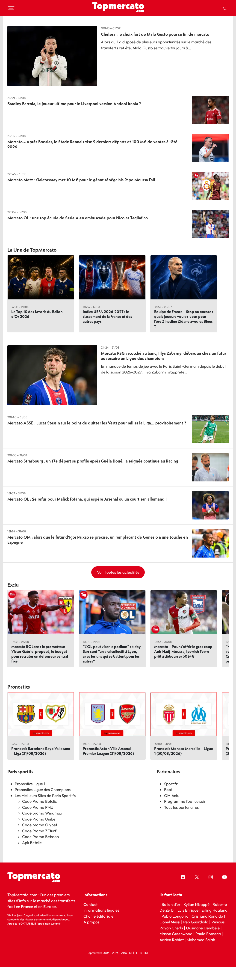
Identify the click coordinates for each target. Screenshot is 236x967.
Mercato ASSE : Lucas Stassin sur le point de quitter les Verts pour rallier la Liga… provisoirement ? (96, 423)
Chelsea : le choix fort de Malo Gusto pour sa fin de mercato (155, 34)
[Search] (225, 8)
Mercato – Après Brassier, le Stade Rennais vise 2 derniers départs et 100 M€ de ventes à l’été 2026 (92, 144)
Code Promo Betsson (40, 836)
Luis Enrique (187, 910)
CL (131, 953)
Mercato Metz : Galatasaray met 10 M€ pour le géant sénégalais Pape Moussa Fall (81, 179)
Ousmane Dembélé (203, 927)
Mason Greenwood (176, 933)
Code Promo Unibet (39, 819)
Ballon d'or (171, 904)
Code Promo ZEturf (39, 830)
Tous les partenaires (181, 807)
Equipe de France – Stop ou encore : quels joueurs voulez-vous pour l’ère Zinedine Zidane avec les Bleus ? (183, 318)
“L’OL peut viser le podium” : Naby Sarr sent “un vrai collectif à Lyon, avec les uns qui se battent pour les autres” (112, 653)
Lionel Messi (169, 921)
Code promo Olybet (39, 824)
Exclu (13, 585)
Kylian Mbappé (196, 904)
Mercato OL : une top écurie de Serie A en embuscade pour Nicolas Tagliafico (77, 218)
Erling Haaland (214, 910)
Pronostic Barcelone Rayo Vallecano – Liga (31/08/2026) (40, 751)
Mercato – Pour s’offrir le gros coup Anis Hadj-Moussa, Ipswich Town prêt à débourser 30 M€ (183, 651)
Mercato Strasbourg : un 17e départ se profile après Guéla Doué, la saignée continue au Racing (92, 461)
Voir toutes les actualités (118, 572)
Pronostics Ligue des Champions (43, 789)
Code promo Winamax (42, 813)
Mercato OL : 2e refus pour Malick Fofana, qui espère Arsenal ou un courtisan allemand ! (87, 499)
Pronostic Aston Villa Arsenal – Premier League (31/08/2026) (108, 751)
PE (136, 953)
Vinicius (217, 921)
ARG (124, 953)
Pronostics (18, 686)
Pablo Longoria (175, 916)
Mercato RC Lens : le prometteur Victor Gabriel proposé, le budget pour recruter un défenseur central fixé (39, 653)
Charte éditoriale (98, 916)
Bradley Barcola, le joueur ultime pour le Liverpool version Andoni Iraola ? (74, 103)
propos (92, 921)
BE (141, 953)
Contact (90, 904)
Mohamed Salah (201, 939)
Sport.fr (171, 783)
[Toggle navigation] (11, 8)
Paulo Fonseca (208, 933)
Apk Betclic (31, 842)
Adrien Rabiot (171, 939)
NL (147, 953)
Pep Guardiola (195, 921)
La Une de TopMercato (31, 250)
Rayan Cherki (171, 927)
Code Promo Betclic (39, 801)
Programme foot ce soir (185, 801)
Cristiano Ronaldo (207, 916)
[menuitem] (225, 8)
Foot (168, 789)
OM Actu (171, 795)
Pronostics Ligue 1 (30, 783)
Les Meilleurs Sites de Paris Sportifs (45, 795)
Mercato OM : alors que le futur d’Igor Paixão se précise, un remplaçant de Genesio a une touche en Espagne (97, 539)
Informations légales (101, 910)
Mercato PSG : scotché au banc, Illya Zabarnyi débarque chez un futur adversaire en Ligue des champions (163, 356)
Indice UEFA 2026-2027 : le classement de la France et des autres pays (107, 316)
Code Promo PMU (37, 807)
